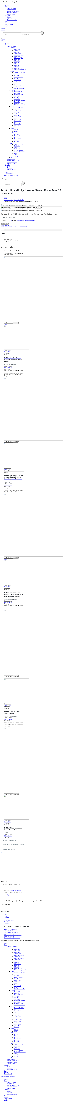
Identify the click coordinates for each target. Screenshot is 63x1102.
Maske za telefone (12, 8)
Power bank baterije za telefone (12, 938)
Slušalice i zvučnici (12, 12)
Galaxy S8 (16, 66)
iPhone (12, 106)
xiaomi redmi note (30, 220)
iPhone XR (17, 113)
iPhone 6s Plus (17, 124)
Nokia (12, 128)
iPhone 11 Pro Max (19, 107)
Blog (6, 21)
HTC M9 (16, 140)
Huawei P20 (17, 93)
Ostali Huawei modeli (19, 105)
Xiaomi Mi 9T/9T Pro (19, 72)
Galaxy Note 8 (17, 63)
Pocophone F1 (17, 85)
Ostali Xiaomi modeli (19, 88)
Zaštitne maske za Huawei (11, 932)
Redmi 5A (9, 220)
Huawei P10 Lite (18, 103)
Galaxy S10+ (17, 49)
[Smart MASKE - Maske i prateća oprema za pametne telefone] (5, 30)
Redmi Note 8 (17, 80)
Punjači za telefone (9, 936)
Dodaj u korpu (4, 223)
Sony (11, 143)
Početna (7, 5)
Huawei (12, 90)
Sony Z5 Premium (18, 150)
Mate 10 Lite (17, 99)
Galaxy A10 (17, 52)
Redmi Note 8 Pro (18, 77)
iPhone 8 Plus (17, 116)
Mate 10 (16, 97)
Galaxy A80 (17, 59)
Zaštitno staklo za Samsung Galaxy (13, 935)
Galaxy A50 (17, 56)
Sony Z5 (16, 154)
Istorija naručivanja (9, 920)
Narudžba (9, 18)
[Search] (42, 33)
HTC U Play (17, 135)
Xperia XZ (16, 153)
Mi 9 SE (16, 78)
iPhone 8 (16, 118)
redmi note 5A (21, 220)
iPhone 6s (16, 125)
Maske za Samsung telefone (11, 929)
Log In (6, 25)
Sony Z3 (16, 156)
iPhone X (16, 115)
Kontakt (7, 23)
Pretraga (6, 921)
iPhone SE (16, 127)
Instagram (8, 895)
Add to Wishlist (5, 225)
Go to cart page (8, 322)
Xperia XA (17, 147)
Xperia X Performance (20, 151)
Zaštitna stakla (11, 14)
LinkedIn (11, 226)
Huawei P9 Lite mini (19, 100)
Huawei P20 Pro (18, 91)
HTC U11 (16, 134)
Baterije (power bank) (13, 11)
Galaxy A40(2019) (19, 58)
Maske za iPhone (8, 930)
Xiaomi (12, 71)
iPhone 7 (16, 122)
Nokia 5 (16, 131)
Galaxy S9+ (17, 61)
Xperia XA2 (17, 146)
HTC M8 (16, 141)
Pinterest (21, 226)
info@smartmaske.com (15, 890)
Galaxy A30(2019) (19, 55)
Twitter (7, 226)
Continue (16, 322)
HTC (11, 132)
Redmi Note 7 (17, 81)
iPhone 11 (16, 109)
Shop (6, 6)
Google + (16, 226)
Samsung (12, 47)
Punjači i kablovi (11, 9)
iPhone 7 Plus (17, 121)
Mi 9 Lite (16, 75)
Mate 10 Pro (17, 96)
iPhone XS (16, 112)
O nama (6, 914)
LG (11, 157)
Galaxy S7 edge (18, 68)
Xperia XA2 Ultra (18, 144)
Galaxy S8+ (17, 65)
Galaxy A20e (17, 53)
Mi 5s (15, 87)
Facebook (3, 226)
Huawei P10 (17, 102)
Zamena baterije (9, 24)
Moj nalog (7, 15)
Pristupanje (7, 923)
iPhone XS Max (18, 119)
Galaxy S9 (16, 62)
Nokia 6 (16, 129)
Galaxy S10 (17, 50)
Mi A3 (15, 83)
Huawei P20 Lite (18, 94)
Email (25, 226)
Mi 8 (15, 84)
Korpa (8, 17)
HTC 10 (16, 137)
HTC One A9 (17, 138)
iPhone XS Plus (18, 110)
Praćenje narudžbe (12, 20)
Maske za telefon (11, 175)
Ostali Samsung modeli (20, 69)
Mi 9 (15, 74)
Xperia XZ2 (17, 148)
